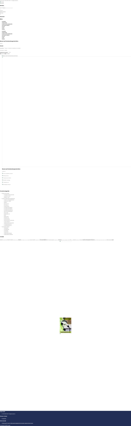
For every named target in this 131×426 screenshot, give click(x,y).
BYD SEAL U (6, 205)
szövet (80, 239)
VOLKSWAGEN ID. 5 (8, 225)
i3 (46, 239)
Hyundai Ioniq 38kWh (8, 208)
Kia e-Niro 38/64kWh (8, 211)
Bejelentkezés (3, 11)
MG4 (5, 215)
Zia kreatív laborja (5, 25)
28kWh (1, 239)
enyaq (31, 239)
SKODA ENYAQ (7, 219)
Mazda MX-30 (7, 214)
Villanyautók (4, 22)
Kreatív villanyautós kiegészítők (8, 198)
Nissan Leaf (6, 216)
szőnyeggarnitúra (88, 240)
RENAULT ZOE (6, 197)
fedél (34, 239)
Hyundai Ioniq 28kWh (8, 207)
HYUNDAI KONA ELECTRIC (9, 194)
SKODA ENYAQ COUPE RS (9, 220)
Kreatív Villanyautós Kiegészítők (13, 423)
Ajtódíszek (6, 228)
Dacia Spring (6, 206)
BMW (19, 239)
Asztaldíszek (6, 229)
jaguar (52, 239)
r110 (70, 239)
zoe (113, 240)
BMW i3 (5, 202)
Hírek (3, 27)
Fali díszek (6, 230)
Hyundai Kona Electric (8, 210)
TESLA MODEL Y (7, 221)
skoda (74, 239)
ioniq (50, 239)
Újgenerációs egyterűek (9, 222)
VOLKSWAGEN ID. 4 (8, 224)
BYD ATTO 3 (6, 203)
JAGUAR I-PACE (7, 196)
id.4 (48, 239)
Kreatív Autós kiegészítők (7, 24)
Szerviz (3, 26)
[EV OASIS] (2, 2)
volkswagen (108, 239)
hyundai (43, 240)
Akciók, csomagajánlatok (9, 199)
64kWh (11, 239)
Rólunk (3, 29)
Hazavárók (6, 231)
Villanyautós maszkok (8, 234)
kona (59, 240)
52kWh (8, 239)
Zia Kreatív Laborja (24, 423)
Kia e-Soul (6, 212)
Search (1, 7)
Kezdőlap (4, 21)
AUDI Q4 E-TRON (7, 201)
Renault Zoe (6, 217)
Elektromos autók (5, 193)
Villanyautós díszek (8, 233)
